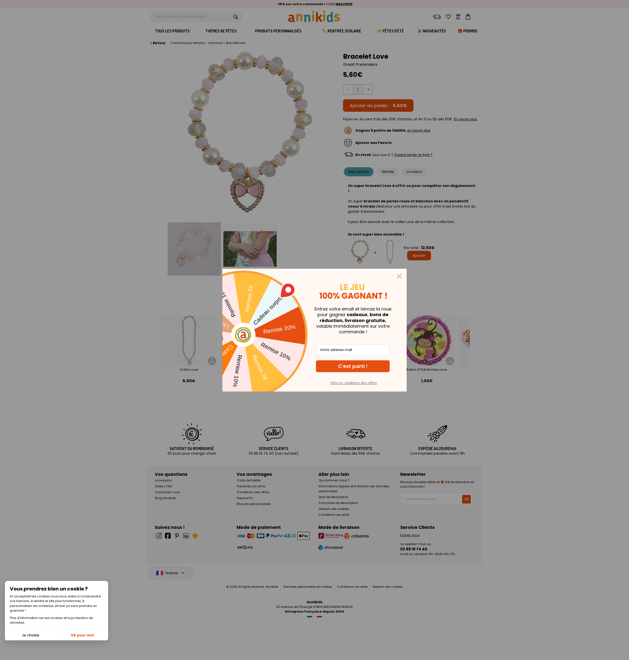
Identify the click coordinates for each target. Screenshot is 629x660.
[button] (353, 366)
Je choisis (30, 635)
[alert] (314, 330)
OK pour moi (82, 635)
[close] (399, 276)
